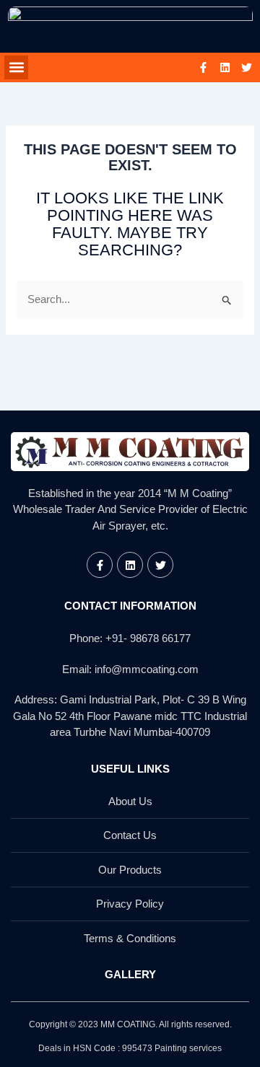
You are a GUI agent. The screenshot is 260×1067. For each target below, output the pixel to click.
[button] (16, 67)
